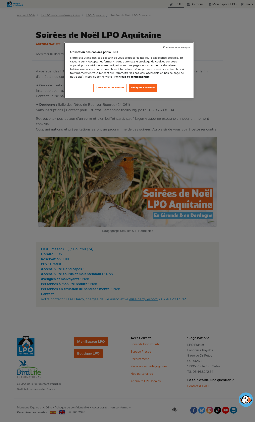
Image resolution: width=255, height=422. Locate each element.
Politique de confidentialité (132, 76)
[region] (129, 70)
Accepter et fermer (143, 87)
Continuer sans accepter (177, 47)
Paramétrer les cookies (110, 87)
